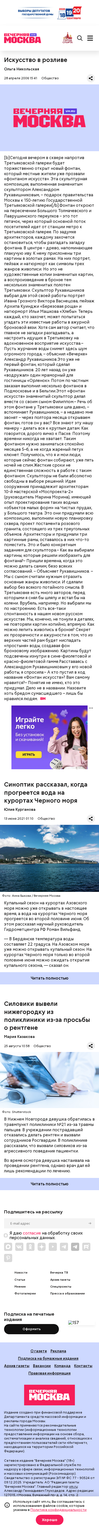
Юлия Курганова (20, 809)
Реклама (58, 1351)
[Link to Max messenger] (8, 1247)
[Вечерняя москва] (49, 1395)
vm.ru (73, 1486)
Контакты (83, 1365)
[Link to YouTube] (53, 1247)
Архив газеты (60, 1279)
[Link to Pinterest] (8, 1258)
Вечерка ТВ (59, 1272)
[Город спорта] (68, 38)
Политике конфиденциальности (58, 1509)
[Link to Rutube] (86, 1247)
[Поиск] (80, 38)
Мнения (20, 1286)
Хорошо (49, 1520)
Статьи (19, 1279)
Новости (20, 1272)
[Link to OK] (30, 1247)
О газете (38, 1351)
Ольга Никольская (21, 69)
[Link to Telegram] (64, 1247)
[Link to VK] (19, 1247)
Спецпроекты (60, 1286)
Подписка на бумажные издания (48, 1358)
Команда (62, 1365)
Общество (50, 78)
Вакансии (42, 1365)
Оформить (32, 1329)
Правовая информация (49, 1373)
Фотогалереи (25, 1293)
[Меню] (90, 38)
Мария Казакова (19, 1036)
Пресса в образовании (67, 1293)
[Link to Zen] (42, 1247)
